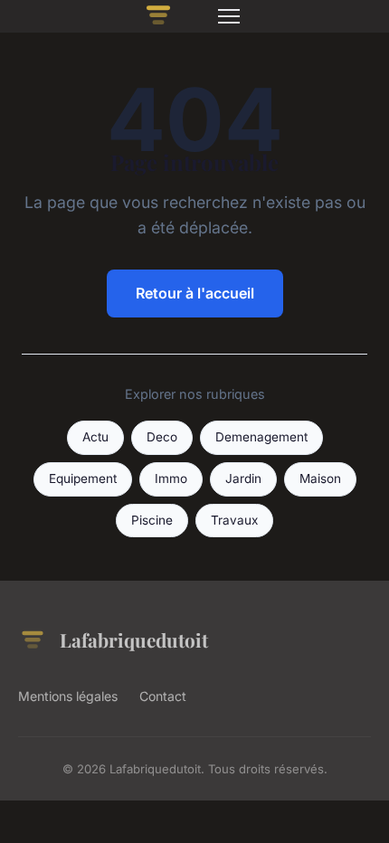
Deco (162, 437)
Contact (162, 696)
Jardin (243, 478)
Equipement (83, 478)
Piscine (152, 520)
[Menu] (229, 16)
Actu (95, 437)
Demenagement (261, 437)
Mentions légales (68, 696)
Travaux (234, 520)
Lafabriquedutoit (134, 639)
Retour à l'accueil (195, 293)
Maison (320, 478)
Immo (171, 478)
